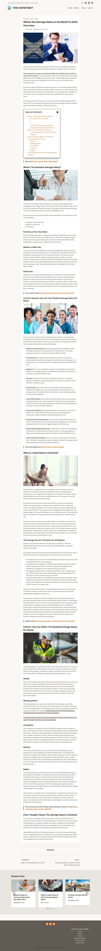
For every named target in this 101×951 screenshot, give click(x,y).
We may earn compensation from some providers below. (23, 3)
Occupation (34, 146)
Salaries (26, 18)
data (55, 684)
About (84, 8)
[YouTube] (85, 3)
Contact (90, 8)
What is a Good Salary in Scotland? (39, 130)
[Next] (87, 893)
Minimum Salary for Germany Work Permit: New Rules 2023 (22, 897)
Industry (33, 148)
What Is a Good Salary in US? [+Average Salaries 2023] (49, 897)
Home (70, 8)
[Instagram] (89, 3)
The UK (32, 18)
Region (33, 150)
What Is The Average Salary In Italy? (33, 861)
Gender (33, 141)
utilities (45, 530)
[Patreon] (92, 3)
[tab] (47, 908)
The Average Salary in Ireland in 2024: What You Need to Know (67, 862)
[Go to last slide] (14, 893)
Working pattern (36, 143)
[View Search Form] (82, 3)
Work (36, 18)
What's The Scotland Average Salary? (40, 116)
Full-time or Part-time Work (40, 119)
